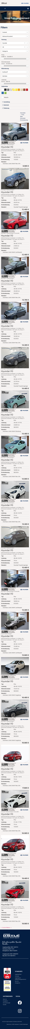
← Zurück (3, 927)
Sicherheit (6, 105)
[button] (28, 8)
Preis (22, 114)
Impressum (16, 1024)
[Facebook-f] (5, 8)
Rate (21, 116)
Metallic (6, 97)
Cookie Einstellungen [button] (24, 1024)
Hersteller (22, 113)
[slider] (2, 59)
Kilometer (22, 118)
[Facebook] (20, 1002)
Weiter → (8, 927)
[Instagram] (20, 1011)
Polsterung (6, 108)
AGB (13, 1024)
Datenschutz (9, 1024)
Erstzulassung (24, 120)
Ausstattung (6, 102)
